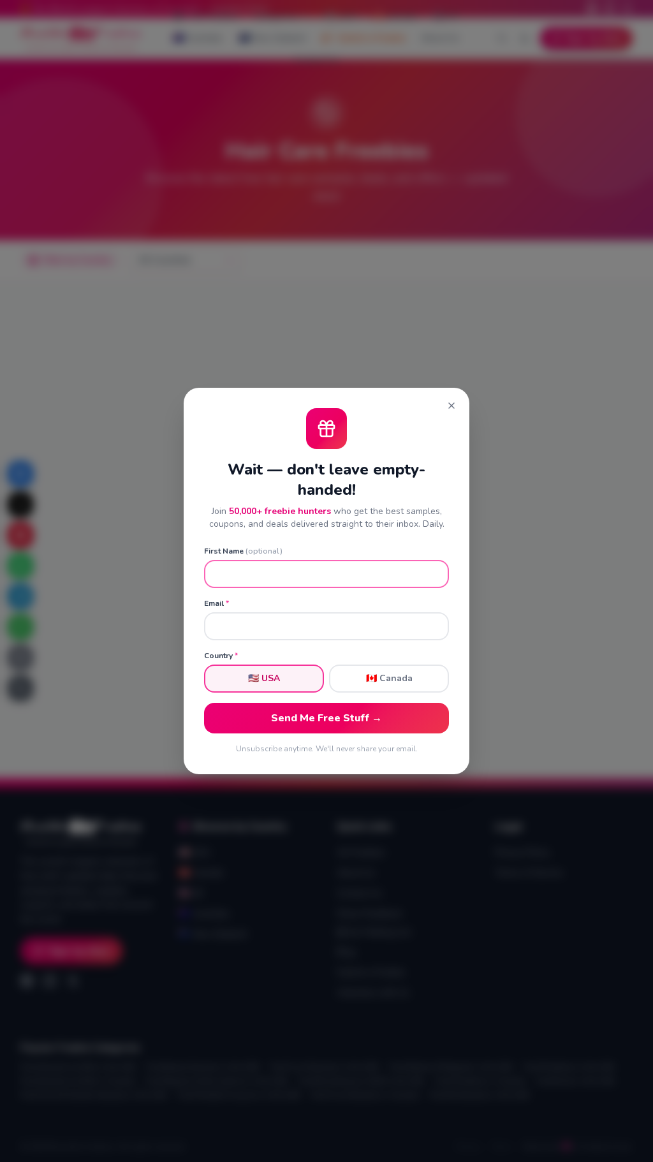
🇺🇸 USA (264, 678)
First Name (243, 551)
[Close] (451, 405)
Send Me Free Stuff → (326, 718)
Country (221, 656)
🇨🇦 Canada (389, 678)
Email (216, 603)
